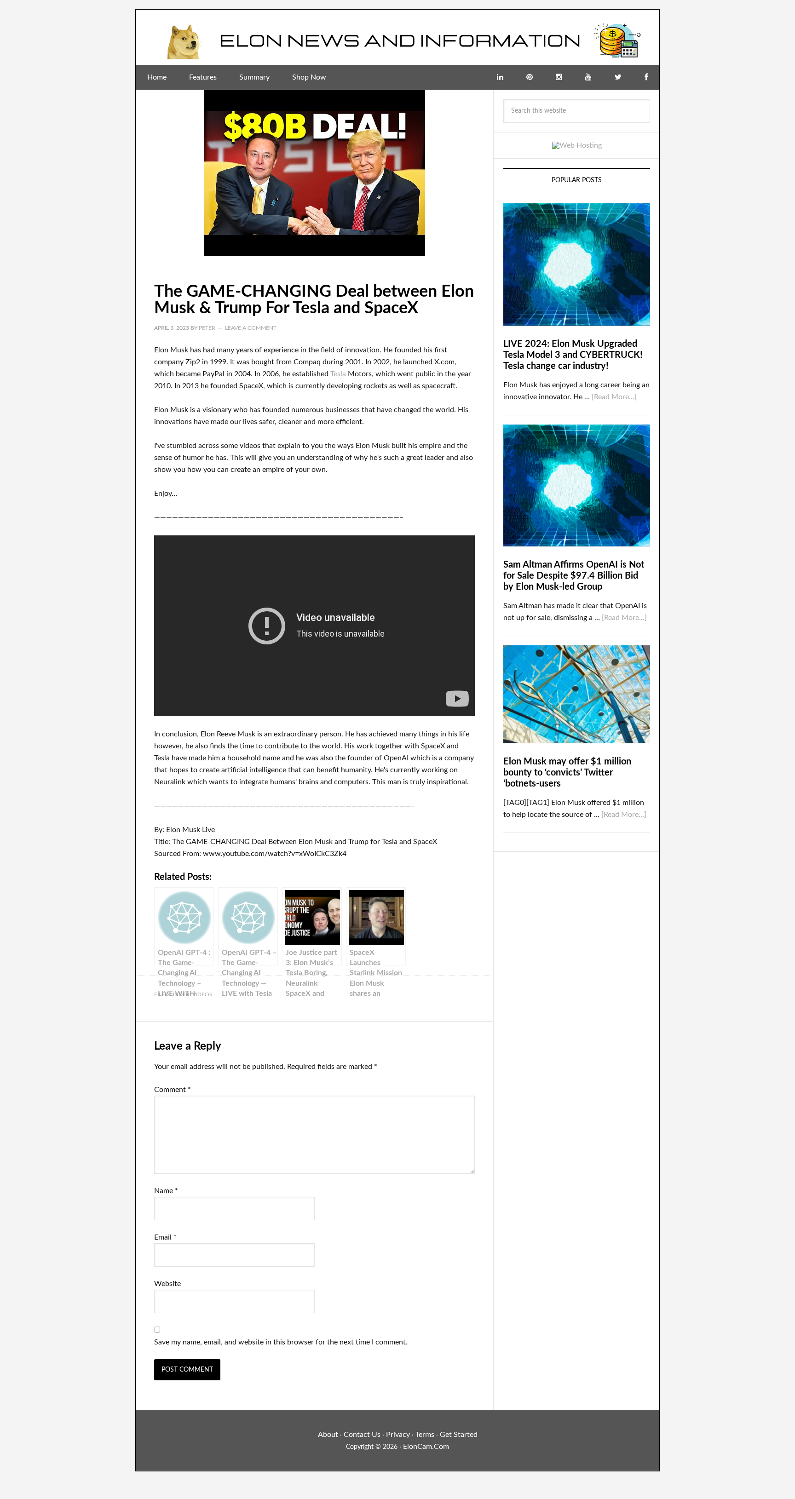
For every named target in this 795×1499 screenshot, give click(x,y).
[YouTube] (588, 77)
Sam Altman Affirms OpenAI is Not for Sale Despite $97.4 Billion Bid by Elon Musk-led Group (573, 576)
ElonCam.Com (426, 1446)
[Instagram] (559, 77)
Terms (424, 1434)
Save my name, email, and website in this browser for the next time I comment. (281, 1342)
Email (165, 1237)
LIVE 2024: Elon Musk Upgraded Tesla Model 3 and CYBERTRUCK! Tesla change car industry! (573, 355)
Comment (172, 1089)
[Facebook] (646, 77)
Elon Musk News (397, 37)
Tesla (338, 374)
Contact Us (362, 1434)
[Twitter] (618, 77)
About (328, 1434)
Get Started (459, 1434)
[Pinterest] (529, 77)
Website (167, 1283)
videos (202, 994)
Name (166, 1191)
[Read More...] (614, 397)
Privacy (398, 1434)
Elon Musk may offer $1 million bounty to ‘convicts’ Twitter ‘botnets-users (567, 772)
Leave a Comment (251, 328)
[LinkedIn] (500, 77)
